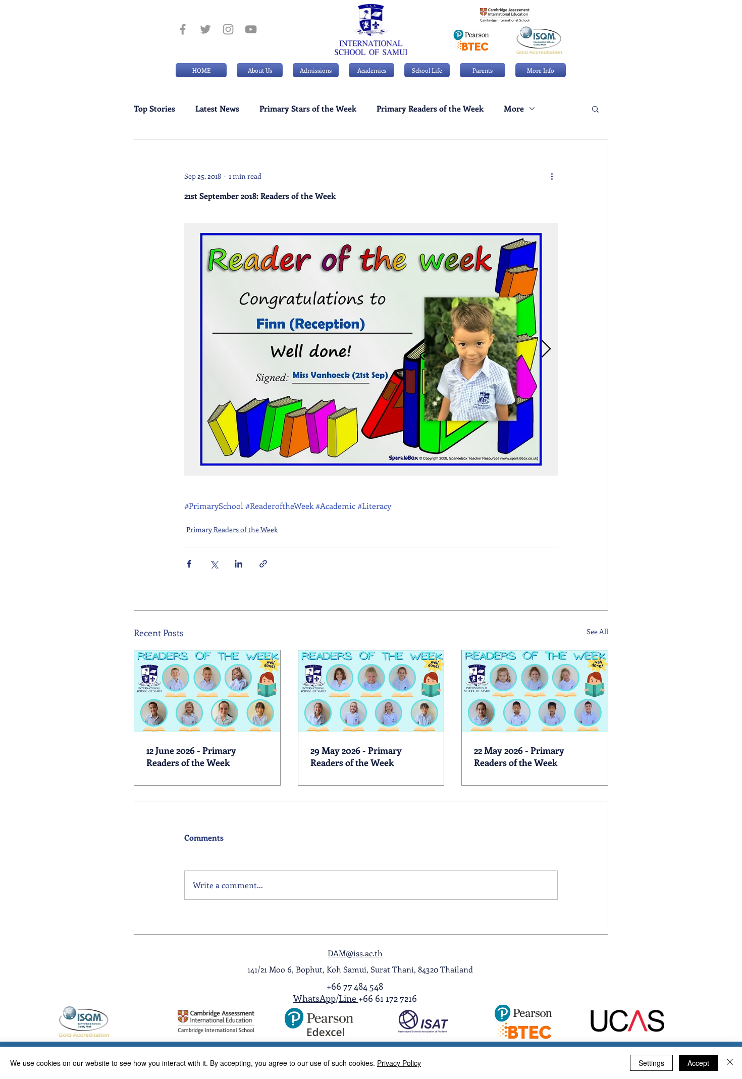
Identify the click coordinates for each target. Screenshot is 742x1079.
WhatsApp (314, 998)
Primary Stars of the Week (307, 109)
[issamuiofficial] (183, 29)
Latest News (217, 109)
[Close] (730, 1063)
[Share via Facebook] (189, 564)
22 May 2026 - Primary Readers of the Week (519, 756)
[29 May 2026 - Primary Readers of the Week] (371, 691)
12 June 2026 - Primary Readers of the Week (191, 756)
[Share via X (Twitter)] (214, 564)
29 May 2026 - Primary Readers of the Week (356, 756)
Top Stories (154, 109)
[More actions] (552, 176)
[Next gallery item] (546, 349)
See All (597, 631)
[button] (316, 70)
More (514, 109)
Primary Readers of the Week (430, 109)
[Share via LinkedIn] (238, 564)
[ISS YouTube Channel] (251, 29)
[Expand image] (371, 349)
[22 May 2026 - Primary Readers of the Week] (535, 691)
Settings (651, 1063)
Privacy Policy (399, 1063)
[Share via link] (263, 564)
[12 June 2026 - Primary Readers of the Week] (207, 691)
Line (348, 998)
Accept (698, 1063)
